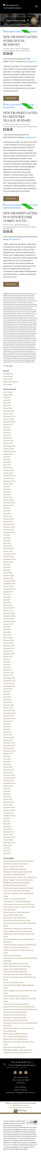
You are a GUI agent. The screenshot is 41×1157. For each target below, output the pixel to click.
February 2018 (8, 640)
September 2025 (9, 422)
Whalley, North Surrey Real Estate (15, 1039)
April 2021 (7, 543)
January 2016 (8, 708)
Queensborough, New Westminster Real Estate (20, 1009)
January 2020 (8, 578)
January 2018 (8, 643)
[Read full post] (20, 32)
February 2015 (8, 737)
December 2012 (9, 807)
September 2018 (9, 621)
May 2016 (7, 697)
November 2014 (9, 745)
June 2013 (7, 791)
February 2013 (8, 802)
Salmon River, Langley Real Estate (26, 347)
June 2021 (7, 538)
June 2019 (7, 597)
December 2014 (9, 743)
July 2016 (6, 691)
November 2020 (9, 554)
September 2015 (9, 718)
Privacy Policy (23, 1105)
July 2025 (6, 427)
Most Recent (8, 392)
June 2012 (7, 821)
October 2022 (8, 505)
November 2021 (9, 527)
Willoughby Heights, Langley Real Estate (17, 1050)
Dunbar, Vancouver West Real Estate (22, 313)
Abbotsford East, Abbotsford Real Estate (20, 293)
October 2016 (8, 683)
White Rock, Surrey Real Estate (15, 360)
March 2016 (7, 702)
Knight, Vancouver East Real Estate (15, 964)
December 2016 (9, 678)
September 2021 (9, 532)
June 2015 (7, 727)
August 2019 (8, 592)
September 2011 (9, 843)
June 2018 (7, 629)
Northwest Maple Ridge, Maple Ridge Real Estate (23, 338)
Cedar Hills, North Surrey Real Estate (13, 306)
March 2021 (7, 546)
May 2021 (7, 540)
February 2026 (8, 411)
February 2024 (8, 470)
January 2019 (8, 610)
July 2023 (6, 486)
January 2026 (8, 414)
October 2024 (8, 449)
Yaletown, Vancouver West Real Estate (24, 362)
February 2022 (8, 519)
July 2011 (6, 848)
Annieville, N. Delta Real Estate (15, 299)
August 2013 (8, 786)
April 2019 (7, 602)
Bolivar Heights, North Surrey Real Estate (18, 880)
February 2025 (8, 441)
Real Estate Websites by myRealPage (20, 1107)
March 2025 (7, 438)
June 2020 (7, 567)
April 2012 (7, 826)
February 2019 (8, 608)
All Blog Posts (8, 374)
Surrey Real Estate (18, 354)
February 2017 (8, 673)
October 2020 (8, 557)
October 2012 (8, 813)
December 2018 (9, 613)
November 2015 (9, 713)
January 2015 (8, 740)
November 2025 (9, 416)
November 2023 (9, 476)
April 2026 (7, 405)
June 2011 (7, 851)
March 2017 (7, 670)
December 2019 (9, 581)
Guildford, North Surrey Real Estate (16, 326)
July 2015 (6, 724)
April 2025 (7, 435)
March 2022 (7, 516)
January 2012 (8, 834)
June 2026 (7, 400)
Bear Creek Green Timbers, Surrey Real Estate (19, 877)
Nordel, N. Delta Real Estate (13, 982)
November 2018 (9, 616)
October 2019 (8, 586)
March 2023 (7, 497)
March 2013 (7, 799)
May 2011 (7, 853)
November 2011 (9, 837)
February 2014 (8, 770)
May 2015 (7, 729)
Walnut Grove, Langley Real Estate (15, 1034)
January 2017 (8, 675)
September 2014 (9, 751)
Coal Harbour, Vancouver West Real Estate (18, 904)
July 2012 (6, 818)
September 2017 (9, 654)
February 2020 (8, 575)
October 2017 (8, 651)
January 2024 (8, 473)
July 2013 (6, 789)
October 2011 (8, 840)
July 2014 (6, 756)
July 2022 (6, 508)
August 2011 (8, 845)
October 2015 (8, 716)
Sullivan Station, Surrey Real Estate (12, 351)
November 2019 (9, 584)
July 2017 (6, 659)
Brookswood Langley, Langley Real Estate (26, 304)
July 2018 (6, 627)
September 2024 (9, 451)
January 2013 (8, 805)
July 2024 (6, 457)
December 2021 (9, 524)
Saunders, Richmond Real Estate (11, 349)
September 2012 (9, 816)
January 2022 (8, 521)
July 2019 (6, 594)
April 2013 (7, 797)
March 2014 (7, 767)
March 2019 (7, 605)
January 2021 (8, 551)
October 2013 (8, 780)
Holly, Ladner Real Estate (26, 327)
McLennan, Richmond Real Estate (15, 972)
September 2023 (9, 481)
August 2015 (8, 721)
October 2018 (8, 619)
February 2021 (8, 548)
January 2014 (8, 772)
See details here (31, 61)
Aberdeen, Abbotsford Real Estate (15, 864)
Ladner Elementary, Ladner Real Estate (17, 966)
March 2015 (7, 735)
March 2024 (7, 468)
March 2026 (7, 408)
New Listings (8, 376)
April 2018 (7, 635)
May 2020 (7, 570)
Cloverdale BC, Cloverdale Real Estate (13, 309)
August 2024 (8, 454)
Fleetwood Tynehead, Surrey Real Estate (26, 319)
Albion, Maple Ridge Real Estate (14, 869)
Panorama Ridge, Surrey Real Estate (16, 996)
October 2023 (8, 478)
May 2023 (7, 492)
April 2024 (7, 465)
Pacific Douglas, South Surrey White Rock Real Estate (17, 340)
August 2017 (8, 656)
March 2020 (7, 573)
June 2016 (7, 694)
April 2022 (7, 513)
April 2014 (7, 764)
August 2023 (8, 484)
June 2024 (7, 459)
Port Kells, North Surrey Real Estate (22, 344)
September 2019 (9, 589)
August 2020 (8, 562)
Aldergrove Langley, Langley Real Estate (17, 872)
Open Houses (8, 379)
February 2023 (8, 500)
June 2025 (7, 430)
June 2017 (7, 662)
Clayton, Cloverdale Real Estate (23, 308)
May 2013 (7, 794)
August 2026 (8, 395)
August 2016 (8, 689)
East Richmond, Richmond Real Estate (16, 920)
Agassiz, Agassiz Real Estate (23, 295)
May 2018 (7, 632)
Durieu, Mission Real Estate (13, 915)
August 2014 (8, 753)
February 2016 (8, 705)
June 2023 (7, 489)
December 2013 (9, 775)
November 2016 (9, 681)
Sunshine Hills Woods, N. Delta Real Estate (18, 1028)
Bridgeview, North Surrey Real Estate (17, 302)
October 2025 (8, 419)
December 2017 (9, 646)
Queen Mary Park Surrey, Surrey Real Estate (19, 1007)
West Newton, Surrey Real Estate (19, 356)
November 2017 (9, 648)
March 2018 (7, 637)
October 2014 (8, 748)
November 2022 (9, 503)
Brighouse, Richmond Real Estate (19, 51)
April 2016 (7, 700)
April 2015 (7, 732)
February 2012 (8, 832)
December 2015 (9, 710)
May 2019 (7, 600)
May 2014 (7, 762)
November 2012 (9, 810)
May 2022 (7, 511)
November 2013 (9, 778)
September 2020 (9, 559)
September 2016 (9, 686)
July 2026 (6, 397)
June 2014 (7, 759)
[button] (15, 1072)
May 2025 (7, 432)
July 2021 (6, 535)
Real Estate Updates (10, 382)
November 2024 (9, 446)
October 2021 (8, 530)
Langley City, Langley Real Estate (16, 333)
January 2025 (8, 443)
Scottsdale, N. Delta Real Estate (29, 349)
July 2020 (6, 565)
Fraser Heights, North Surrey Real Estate (15, 320)
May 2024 (7, 462)
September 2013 (9, 783)
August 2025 (8, 424)
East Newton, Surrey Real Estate (22, 315)
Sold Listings (7, 384)
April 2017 (7, 667)
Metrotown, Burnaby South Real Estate (20, 335)
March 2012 (7, 829)
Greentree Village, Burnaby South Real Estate (23, 126)
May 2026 (7, 403)
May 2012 (7, 824)
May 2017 (7, 664)
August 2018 (8, 624)
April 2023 (7, 494)
